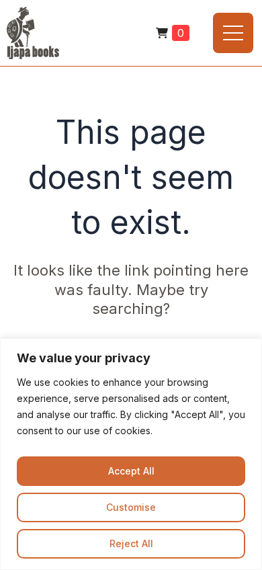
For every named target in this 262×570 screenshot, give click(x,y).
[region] (131, 454)
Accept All (131, 471)
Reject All (131, 543)
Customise (131, 507)
